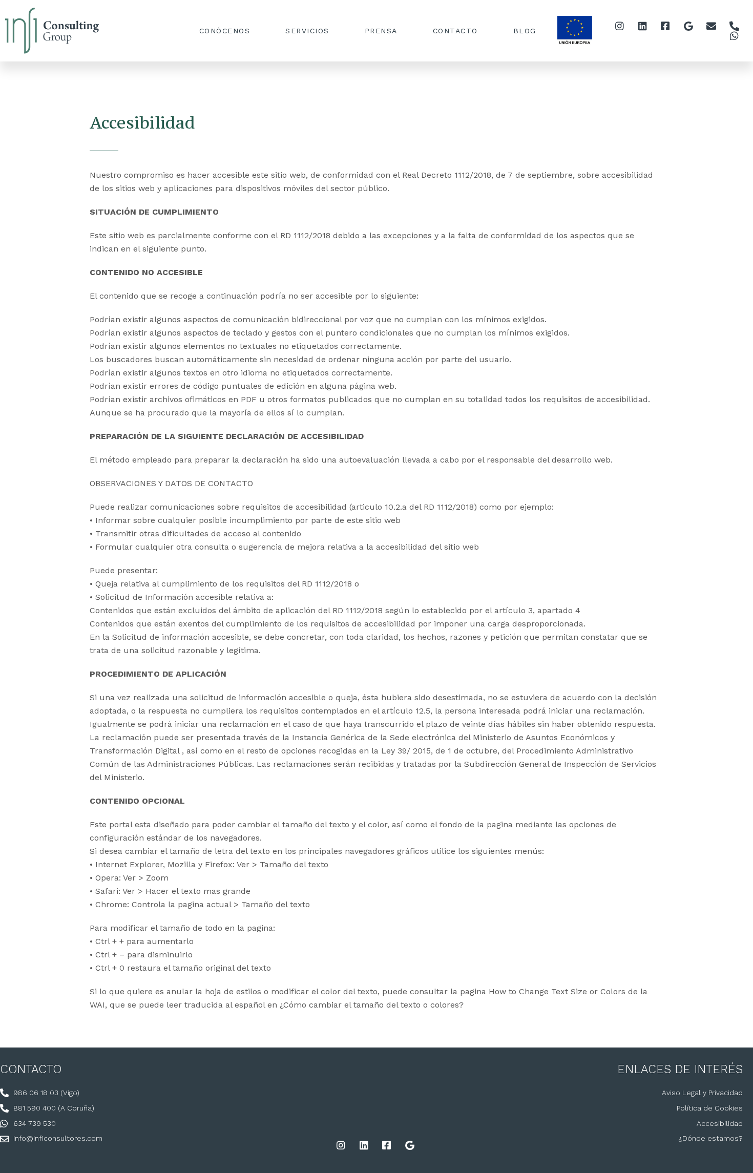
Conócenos (224, 31)
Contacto (455, 31)
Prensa (381, 31)
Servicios (307, 31)
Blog (524, 31)
